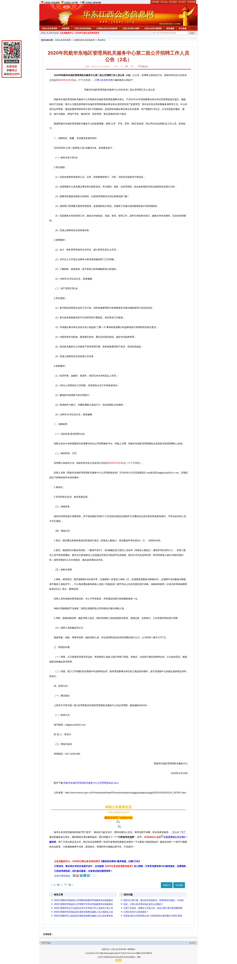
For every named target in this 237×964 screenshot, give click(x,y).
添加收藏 (191, 2)
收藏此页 (167, 885)
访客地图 (155, 2)
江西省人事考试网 (93, 3)
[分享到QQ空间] (74, 875)
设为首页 (182, 2)
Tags (48, 943)
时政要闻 (65, 28)
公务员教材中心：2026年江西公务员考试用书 (79, 33)
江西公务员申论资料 (131, 28)
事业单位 (102, 40)
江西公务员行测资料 (153, 28)
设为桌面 (173, 2)
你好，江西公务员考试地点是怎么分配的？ (143, 904)
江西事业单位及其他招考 (107, 28)
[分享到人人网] (84, 875)
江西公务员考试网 (49, 28)
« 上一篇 (55, 884)
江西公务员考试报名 (83, 28)
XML (139, 957)
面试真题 (170, 28)
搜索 (192, 33)
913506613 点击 (152, 837)
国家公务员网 (47, 33)
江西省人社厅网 (71, 3)
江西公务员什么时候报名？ (136, 912)
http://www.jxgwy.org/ (109, 953)
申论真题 (183, 28)
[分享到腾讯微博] (81, 875)
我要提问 (144, 66)
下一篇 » (68, 884)
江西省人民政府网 (51, 3)
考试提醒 (179, 885)
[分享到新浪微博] (77, 875)
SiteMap (164, 2)
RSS (44, 943)
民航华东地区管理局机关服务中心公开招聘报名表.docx (91, 783)
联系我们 (131, 949)
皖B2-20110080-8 (144, 953)
